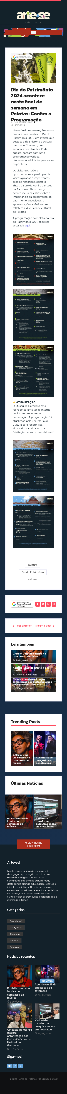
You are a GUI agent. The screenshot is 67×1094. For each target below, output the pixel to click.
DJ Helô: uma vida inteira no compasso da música (29, 655)
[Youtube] (9, 1066)
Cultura (32, 565)
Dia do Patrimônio (33, 572)
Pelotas (32, 579)
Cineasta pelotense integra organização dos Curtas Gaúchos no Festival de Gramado (32, 682)
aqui (27, 225)
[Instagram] (15, 1066)
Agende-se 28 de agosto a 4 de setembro (31, 669)
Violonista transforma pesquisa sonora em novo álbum (46, 822)
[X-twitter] (20, 1066)
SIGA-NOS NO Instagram (35, 844)
